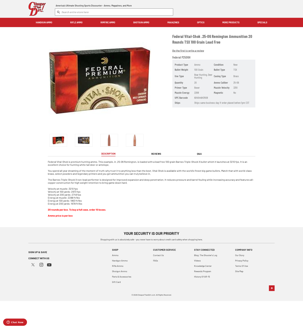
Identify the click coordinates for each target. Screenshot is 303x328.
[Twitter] (33, 264)
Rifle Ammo (117, 266)
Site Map (239, 271)
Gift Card (116, 282)
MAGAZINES (173, 22)
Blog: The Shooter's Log (205, 255)
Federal (176, 57)
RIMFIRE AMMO (108, 22)
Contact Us (158, 255)
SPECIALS (262, 22)
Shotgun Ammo (119, 271)
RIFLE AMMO (76, 22)
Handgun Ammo (120, 260)
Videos (197, 260)
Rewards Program (202, 271)
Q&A (199, 153)
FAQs (155, 260)
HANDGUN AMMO (44, 22)
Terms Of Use (241, 266)
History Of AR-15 (202, 276)
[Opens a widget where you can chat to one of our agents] (15, 322)
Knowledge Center (203, 266)
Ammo (115, 255)
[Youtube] (49, 264)
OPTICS (200, 22)
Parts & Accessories (121, 276)
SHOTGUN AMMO (141, 22)
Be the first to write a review (188, 50)
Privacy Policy (241, 260)
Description (108, 153)
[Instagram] (41, 264)
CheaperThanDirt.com (146, 295)
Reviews (156, 153)
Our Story (239, 255)
